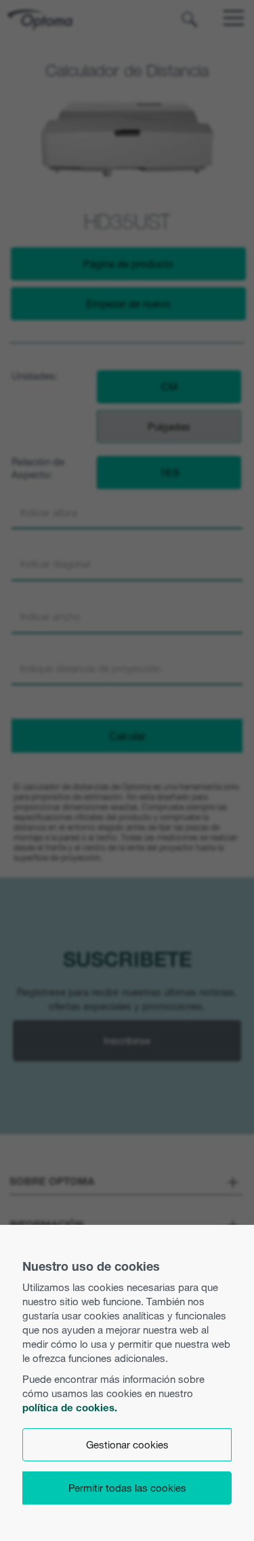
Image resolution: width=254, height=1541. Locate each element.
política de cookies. (69, 1407)
